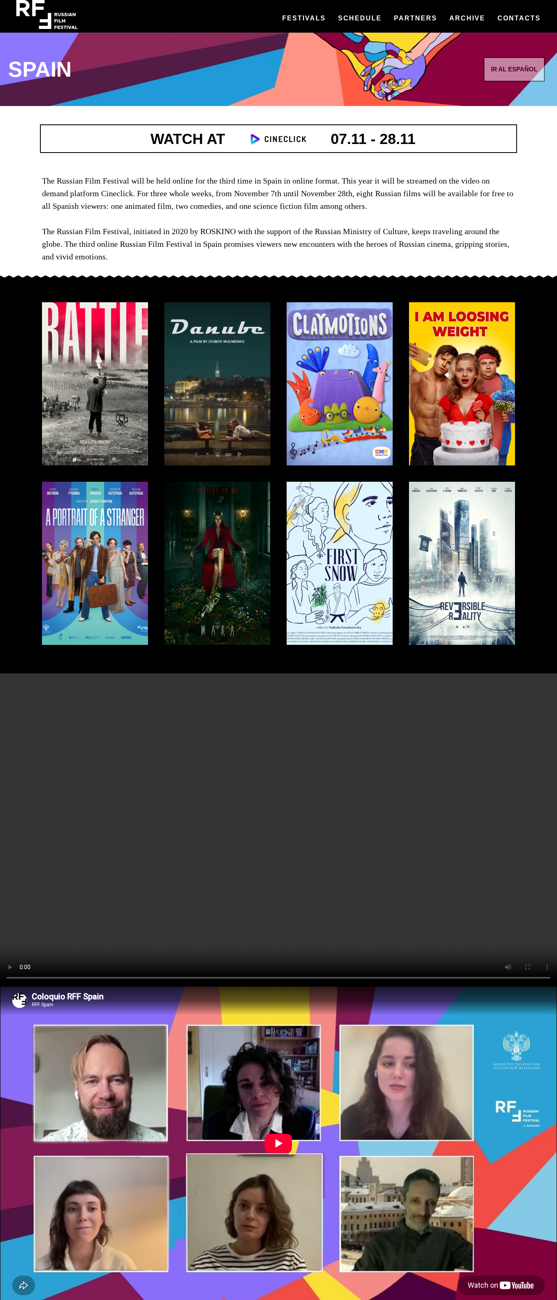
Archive (467, 18)
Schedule (360, 18)
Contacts (519, 18)
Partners (415, 18)
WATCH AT (187, 139)
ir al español (514, 69)
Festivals (304, 18)
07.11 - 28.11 (373, 139)
